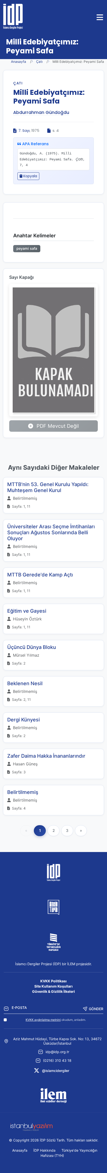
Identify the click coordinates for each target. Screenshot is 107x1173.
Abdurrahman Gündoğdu (41, 112)
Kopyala (29, 176)
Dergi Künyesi (23, 720)
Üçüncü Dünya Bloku (31, 647)
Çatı (39, 62)
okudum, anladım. (56, 1020)
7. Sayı (24, 130)
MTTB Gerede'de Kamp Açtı (40, 575)
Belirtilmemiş (22, 792)
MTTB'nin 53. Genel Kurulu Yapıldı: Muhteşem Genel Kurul (48, 487)
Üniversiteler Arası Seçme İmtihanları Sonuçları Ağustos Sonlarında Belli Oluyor (51, 532)
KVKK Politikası (53, 981)
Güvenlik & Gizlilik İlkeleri (53, 991)
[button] (100, 17)
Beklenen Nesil (25, 683)
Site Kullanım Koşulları (53, 986)
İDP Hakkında (44, 1150)
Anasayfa (18, 62)
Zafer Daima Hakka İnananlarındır (46, 756)
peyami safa (26, 248)
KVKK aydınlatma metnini (43, 1020)
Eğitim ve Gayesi (26, 611)
